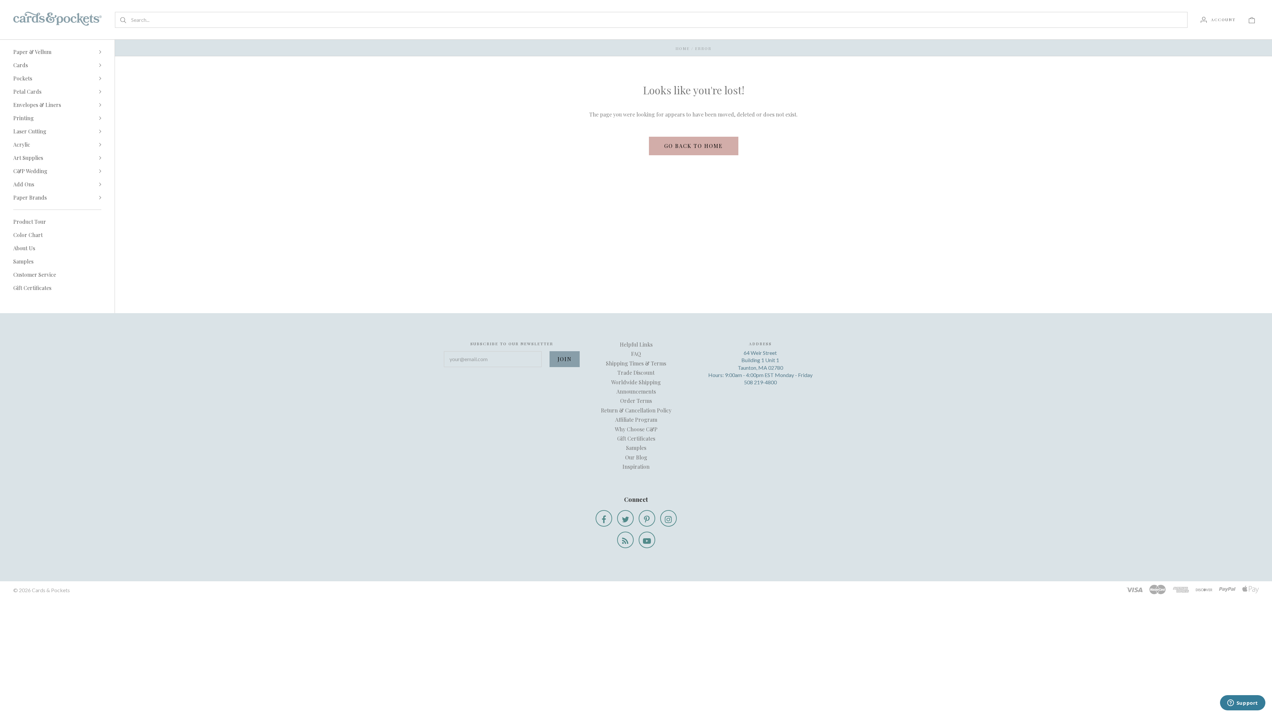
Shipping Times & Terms (636, 363)
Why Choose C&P (636, 429)
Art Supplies (28, 157)
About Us (24, 248)
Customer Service (34, 274)
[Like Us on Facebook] (604, 518)
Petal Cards (27, 91)
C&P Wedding (30, 170)
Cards (20, 65)
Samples (23, 261)
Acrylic (21, 144)
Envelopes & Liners (37, 104)
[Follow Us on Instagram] (668, 518)
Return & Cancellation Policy (636, 410)
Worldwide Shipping (636, 382)
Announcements (636, 391)
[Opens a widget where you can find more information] (1242, 703)
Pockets (22, 78)
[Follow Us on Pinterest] (647, 518)
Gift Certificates (32, 287)
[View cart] (1252, 19)
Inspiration (636, 466)
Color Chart (28, 234)
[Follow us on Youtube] (647, 540)
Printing (23, 118)
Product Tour (29, 221)
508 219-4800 (760, 382)
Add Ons (23, 184)
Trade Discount (636, 372)
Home (682, 48)
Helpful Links (636, 344)
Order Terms (636, 400)
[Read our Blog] (625, 540)
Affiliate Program (636, 419)
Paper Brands (30, 197)
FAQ (636, 353)
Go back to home (693, 145)
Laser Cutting (29, 131)
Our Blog (636, 457)
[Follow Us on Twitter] (625, 518)
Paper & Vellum (32, 51)
